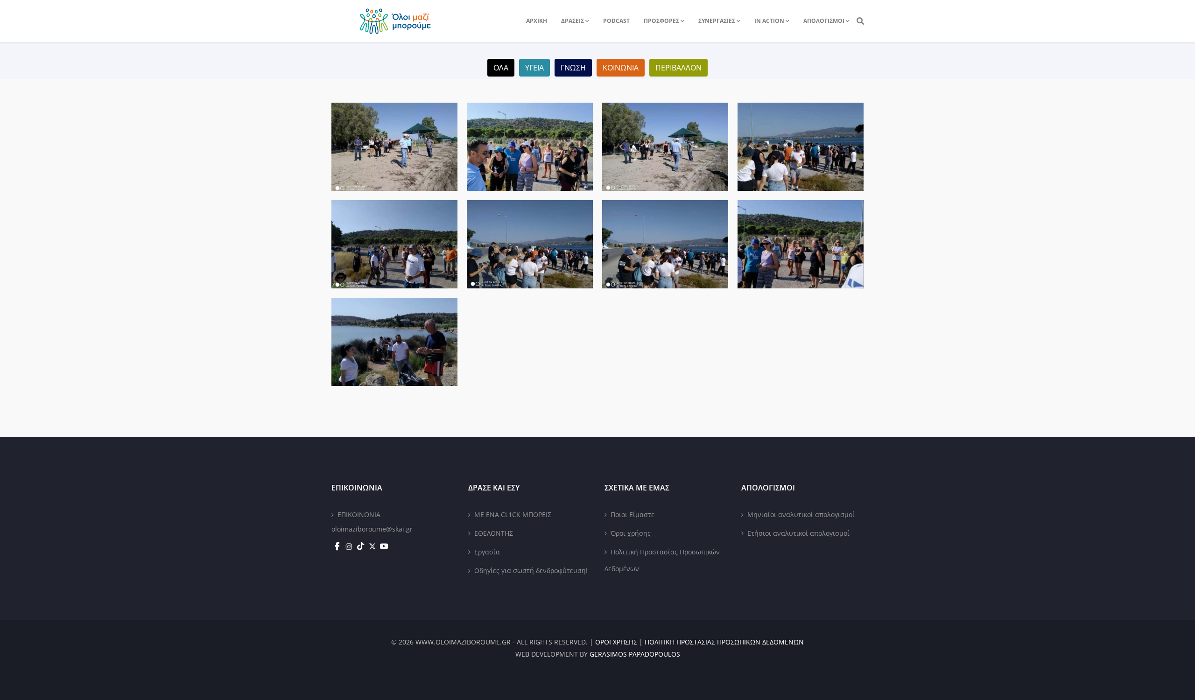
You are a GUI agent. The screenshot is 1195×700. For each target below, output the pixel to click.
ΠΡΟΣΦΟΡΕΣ (661, 21)
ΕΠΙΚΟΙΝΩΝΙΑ (358, 514)
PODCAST (616, 21)
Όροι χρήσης (631, 533)
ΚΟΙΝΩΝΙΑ (621, 68)
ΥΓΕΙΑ (534, 68)
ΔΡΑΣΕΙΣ (572, 21)
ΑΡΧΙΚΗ (536, 21)
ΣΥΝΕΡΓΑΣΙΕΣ (716, 21)
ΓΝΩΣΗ (573, 68)
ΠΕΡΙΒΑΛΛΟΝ (678, 68)
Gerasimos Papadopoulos (635, 654)
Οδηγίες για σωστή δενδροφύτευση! (531, 570)
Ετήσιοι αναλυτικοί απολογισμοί (798, 533)
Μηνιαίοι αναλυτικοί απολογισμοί (801, 514)
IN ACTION (769, 21)
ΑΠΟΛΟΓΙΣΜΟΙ (823, 21)
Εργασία (487, 551)
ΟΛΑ (500, 68)
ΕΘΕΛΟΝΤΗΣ (493, 533)
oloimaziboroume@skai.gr (372, 529)
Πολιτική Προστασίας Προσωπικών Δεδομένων (662, 560)
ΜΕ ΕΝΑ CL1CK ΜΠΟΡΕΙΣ (512, 514)
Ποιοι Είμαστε (632, 514)
